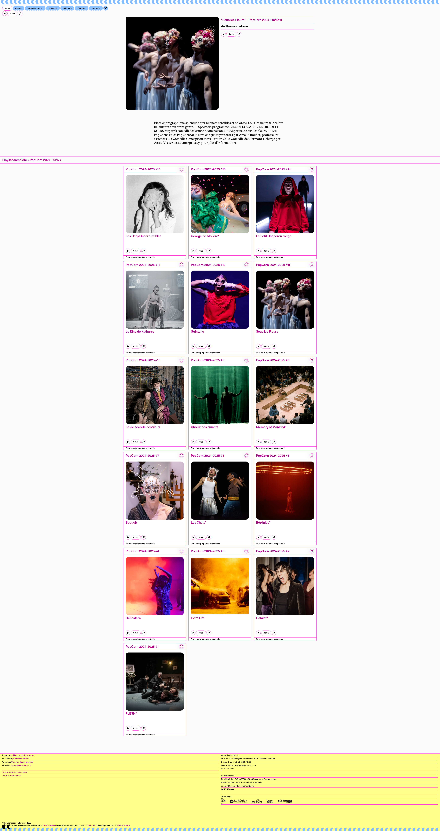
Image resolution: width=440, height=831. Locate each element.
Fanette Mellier (49, 825)
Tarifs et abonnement (11, 775)
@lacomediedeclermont (23, 755)
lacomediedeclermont (21, 765)
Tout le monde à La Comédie (15, 772)
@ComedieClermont (21, 758)
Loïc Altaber (90, 825)
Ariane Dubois (123, 825)
